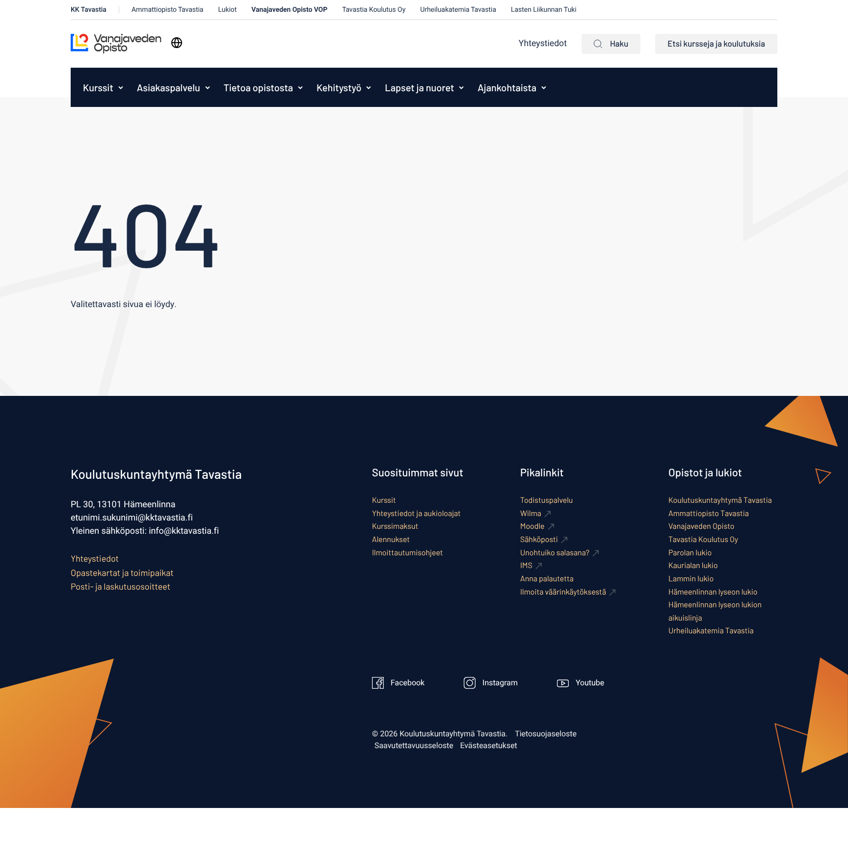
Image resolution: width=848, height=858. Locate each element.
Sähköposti (539, 539)
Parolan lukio (690, 552)
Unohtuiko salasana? (554, 552)
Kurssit (98, 87)
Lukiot (227, 9)
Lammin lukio (691, 578)
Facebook (407, 683)
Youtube (590, 683)
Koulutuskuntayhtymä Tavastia (720, 500)
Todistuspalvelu (546, 500)
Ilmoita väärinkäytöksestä (563, 592)
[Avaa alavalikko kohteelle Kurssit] (120, 87)
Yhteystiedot (543, 43)
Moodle (532, 526)
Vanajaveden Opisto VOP (289, 9)
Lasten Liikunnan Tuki (544, 9)
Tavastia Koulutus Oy (373, 9)
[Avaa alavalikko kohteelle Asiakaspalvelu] (207, 87)
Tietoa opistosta (258, 87)
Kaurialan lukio (693, 565)
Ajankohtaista (506, 87)
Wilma (530, 513)
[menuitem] (96, 87)
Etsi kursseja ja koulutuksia (716, 44)
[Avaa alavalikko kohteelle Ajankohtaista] (543, 87)
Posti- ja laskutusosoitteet (120, 586)
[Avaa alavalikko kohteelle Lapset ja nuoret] (461, 87)
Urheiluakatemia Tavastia (458, 9)
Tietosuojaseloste (546, 734)
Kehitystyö (339, 87)
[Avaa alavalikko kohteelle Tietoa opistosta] (300, 87)
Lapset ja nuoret (419, 87)
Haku (619, 44)
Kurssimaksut (395, 526)
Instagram (500, 683)
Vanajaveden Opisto (701, 526)
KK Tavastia (88, 9)
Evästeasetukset (488, 746)
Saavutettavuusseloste (413, 746)
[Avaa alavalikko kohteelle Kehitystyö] (368, 87)
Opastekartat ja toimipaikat (122, 572)
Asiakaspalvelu (168, 87)
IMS (526, 565)
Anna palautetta (547, 578)
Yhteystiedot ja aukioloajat (416, 513)
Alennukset (391, 539)
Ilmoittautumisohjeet (407, 552)
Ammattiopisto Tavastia (168, 9)
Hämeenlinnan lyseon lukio (713, 592)
